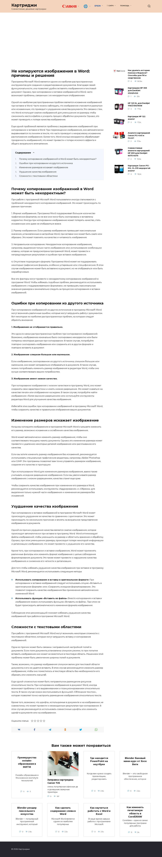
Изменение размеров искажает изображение (43, 167)
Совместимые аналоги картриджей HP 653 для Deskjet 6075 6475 (139, 152)
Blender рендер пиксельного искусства (27, 810)
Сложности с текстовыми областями (38, 176)
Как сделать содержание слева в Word (63, 810)
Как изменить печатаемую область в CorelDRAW (135, 812)
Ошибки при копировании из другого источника (46, 163)
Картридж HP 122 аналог (136, 117)
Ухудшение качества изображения (37, 172)
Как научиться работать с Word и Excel (99, 810)
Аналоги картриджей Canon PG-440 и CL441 (139, 135)
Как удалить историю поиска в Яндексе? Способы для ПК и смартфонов (139, 74)
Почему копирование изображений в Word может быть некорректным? (57, 159)
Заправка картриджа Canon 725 (60, 781)
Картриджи (24, 5)
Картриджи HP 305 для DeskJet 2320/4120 (137, 90)
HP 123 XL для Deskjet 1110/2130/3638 (139, 104)
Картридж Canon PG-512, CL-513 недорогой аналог (139, 168)
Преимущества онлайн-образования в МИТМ (26, 762)
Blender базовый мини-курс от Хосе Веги (135, 761)
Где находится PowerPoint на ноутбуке (99, 761)
